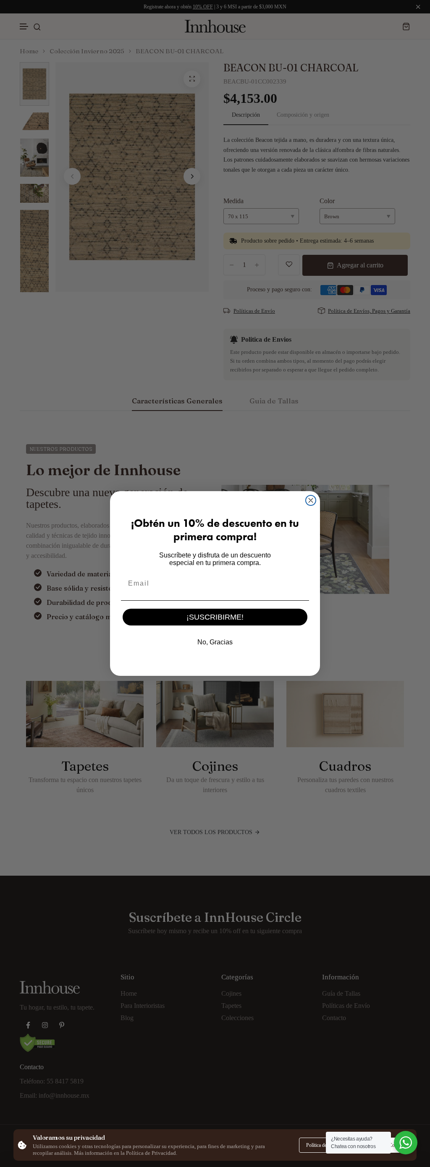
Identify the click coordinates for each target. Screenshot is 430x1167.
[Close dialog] (311, 500)
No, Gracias (215, 642)
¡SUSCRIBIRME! (215, 617)
